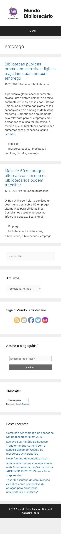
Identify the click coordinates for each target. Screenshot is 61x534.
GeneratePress (30, 512)
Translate (25, 404)
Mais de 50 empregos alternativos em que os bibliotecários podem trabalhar (25, 177)
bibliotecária (16, 231)
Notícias (13, 143)
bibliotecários (30, 236)
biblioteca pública (19, 148)
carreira (21, 153)
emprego (33, 153)
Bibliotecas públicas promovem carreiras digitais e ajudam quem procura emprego (30, 71)
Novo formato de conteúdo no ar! (27, 458)
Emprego (13, 226)
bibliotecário (12, 236)
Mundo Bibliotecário (38, 13)
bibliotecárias (33, 231)
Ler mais (10, 134)
